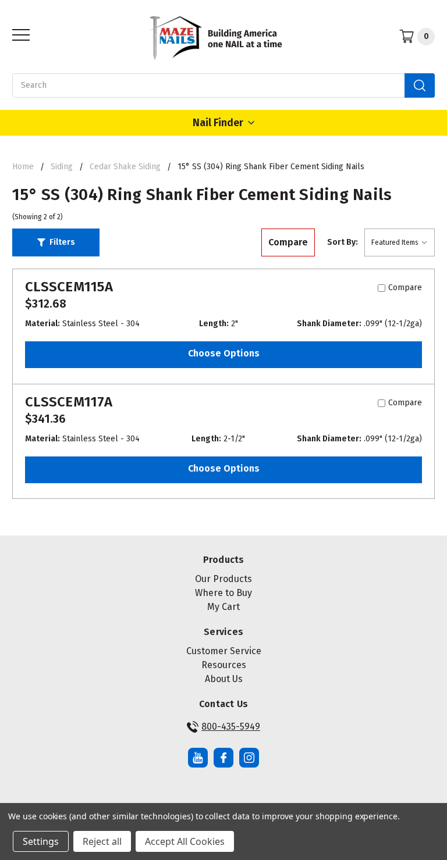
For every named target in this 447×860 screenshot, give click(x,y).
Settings (41, 841)
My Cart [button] (223, 606)
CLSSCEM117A (68, 402)
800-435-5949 (230, 726)
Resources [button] (223, 664)
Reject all (102, 841)
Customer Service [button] (223, 650)
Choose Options (224, 353)
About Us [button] (224, 678)
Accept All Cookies (185, 841)
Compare (288, 242)
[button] (56, 242)
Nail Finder (218, 122)
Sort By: (342, 242)
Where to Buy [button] (223, 592)
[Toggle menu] (18, 35)
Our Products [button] (223, 578)
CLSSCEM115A (69, 287)
